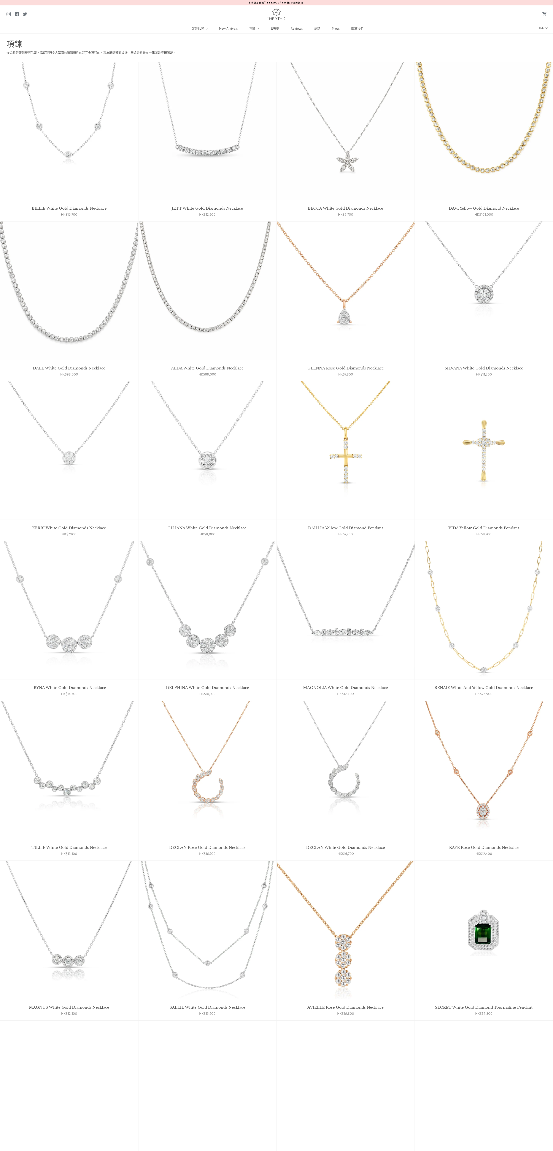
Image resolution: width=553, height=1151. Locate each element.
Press (336, 29)
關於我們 (357, 29)
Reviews (297, 29)
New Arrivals (228, 29)
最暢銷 (274, 29)
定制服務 (198, 29)
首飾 (252, 29)
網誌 (317, 29)
